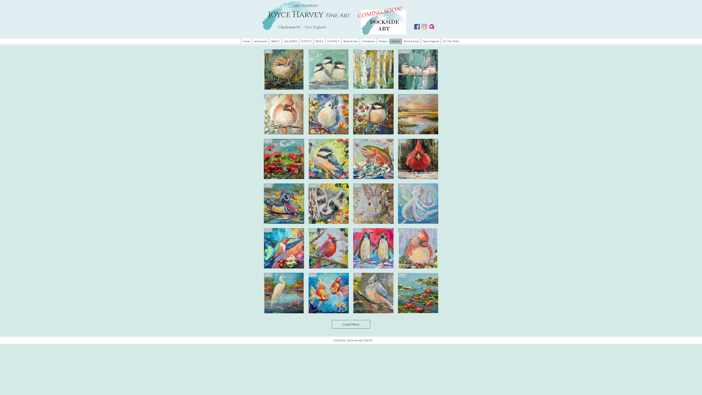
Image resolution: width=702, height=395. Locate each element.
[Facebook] (417, 26)
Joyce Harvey (296, 15)
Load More (351, 324)
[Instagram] (424, 26)
